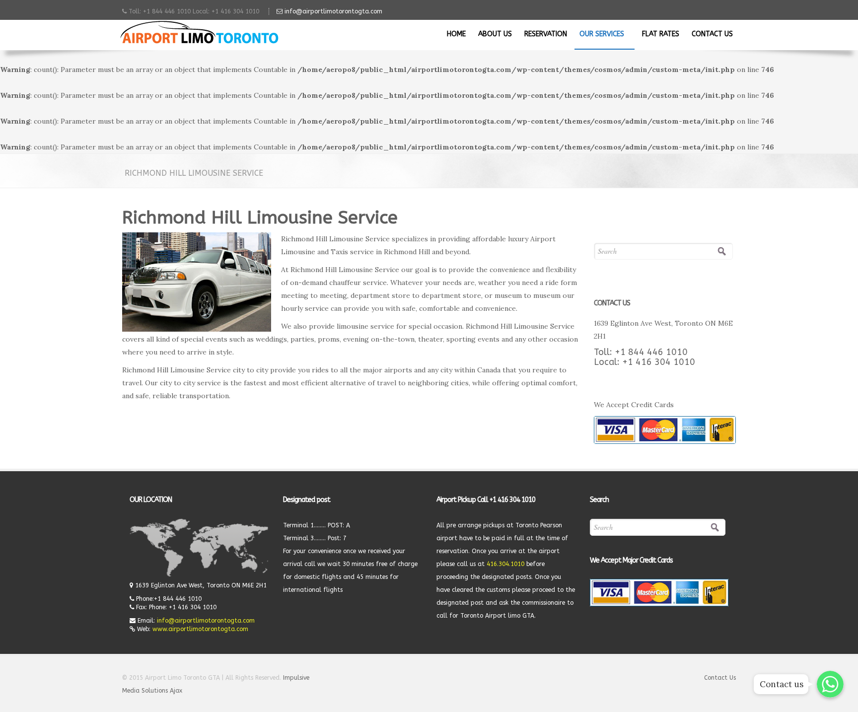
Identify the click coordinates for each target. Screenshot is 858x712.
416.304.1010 (505, 564)
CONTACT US (712, 34)
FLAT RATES (660, 34)
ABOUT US (495, 34)
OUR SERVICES (602, 34)
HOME (456, 34)
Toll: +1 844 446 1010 (641, 352)
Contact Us (720, 677)
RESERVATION (545, 34)
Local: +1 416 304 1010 (644, 361)
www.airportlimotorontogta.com (200, 629)
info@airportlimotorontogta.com (332, 11)
